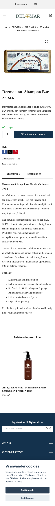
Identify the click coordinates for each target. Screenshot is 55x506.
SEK (36, 4)
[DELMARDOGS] (28, 16)
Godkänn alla (27, 490)
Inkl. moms (20, 4)
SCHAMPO (44, 27)
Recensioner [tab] (34, 174)
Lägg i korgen (35, 134)
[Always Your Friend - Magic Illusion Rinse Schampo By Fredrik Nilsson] (27, 366)
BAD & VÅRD (30, 27)
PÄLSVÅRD (16, 27)
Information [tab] (13, 174)
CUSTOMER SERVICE (12, 452)
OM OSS (6, 443)
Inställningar (27, 498)
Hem (6, 27)
